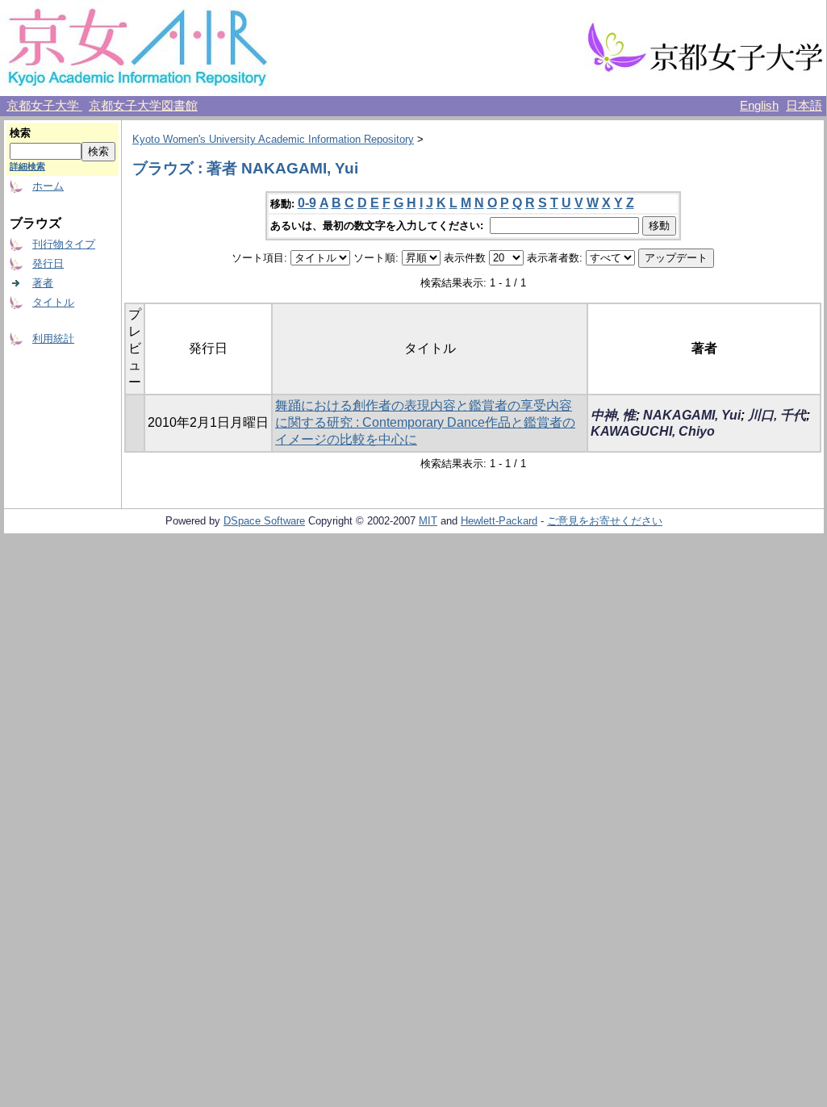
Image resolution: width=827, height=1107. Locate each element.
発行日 (48, 263)
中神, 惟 (613, 415)
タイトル (53, 302)
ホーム (48, 186)
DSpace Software (264, 521)
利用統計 (53, 338)
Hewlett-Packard (499, 521)
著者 (42, 283)
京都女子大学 (44, 105)
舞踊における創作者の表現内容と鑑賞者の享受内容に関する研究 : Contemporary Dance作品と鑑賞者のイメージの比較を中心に (425, 422)
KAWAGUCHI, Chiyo (653, 431)
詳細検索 (27, 166)
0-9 (307, 203)
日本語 (804, 105)
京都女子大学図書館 (143, 105)
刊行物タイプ (63, 244)
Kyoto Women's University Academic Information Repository (273, 139)
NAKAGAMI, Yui (692, 415)
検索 (20, 133)
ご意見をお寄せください (604, 521)
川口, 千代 (777, 415)
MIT (428, 521)
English (759, 105)
